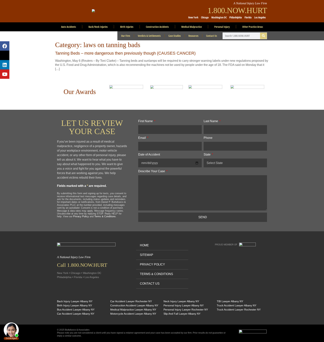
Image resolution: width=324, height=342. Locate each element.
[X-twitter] (4, 55)
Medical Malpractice (191, 27)
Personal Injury (222, 27)
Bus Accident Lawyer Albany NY (75, 309)
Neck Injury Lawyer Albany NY (181, 301)
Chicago (205, 17)
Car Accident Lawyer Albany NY (75, 313)
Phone (208, 137)
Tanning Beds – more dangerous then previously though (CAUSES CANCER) (125, 53)
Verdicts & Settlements (149, 36)
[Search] (263, 36)
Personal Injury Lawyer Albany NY (184, 305)
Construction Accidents (157, 27)
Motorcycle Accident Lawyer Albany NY (133, 313)
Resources (193, 36)
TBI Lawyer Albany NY (230, 301)
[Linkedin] (4, 64)
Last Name (211, 121)
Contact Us (211, 36)
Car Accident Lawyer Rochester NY (131, 301)
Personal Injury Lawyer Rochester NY (186, 309)
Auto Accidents (68, 27)
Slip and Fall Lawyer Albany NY (182, 313)
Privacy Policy (81, 216)
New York (193, 17)
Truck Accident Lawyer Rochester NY (239, 309)
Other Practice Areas (252, 27)
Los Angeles (260, 17)
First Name (146, 121)
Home (144, 245)
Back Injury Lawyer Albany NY (74, 301)
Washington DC (219, 17)
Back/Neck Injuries (98, 27)
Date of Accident (149, 154)
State (207, 154)
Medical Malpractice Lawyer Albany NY (133, 309)
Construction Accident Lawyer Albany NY (134, 305)
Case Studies (174, 36)
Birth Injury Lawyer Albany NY (74, 305)
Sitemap (146, 254)
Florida (248, 17)
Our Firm (125, 36)
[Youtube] (4, 74)
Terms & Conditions (105, 216)
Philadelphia (235, 17)
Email (142, 137)
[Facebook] (4, 46)
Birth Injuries (126, 27)
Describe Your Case (152, 171)
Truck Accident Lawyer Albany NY (236, 305)
